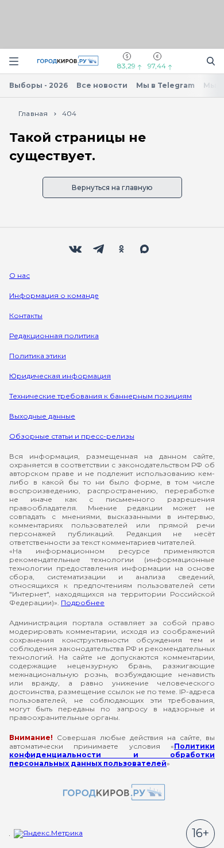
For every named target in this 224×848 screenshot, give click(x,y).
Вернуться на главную (112, 187)
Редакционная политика (54, 335)
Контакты (26, 315)
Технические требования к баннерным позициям (100, 396)
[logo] (112, 793)
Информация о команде (54, 295)
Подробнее (83, 602)
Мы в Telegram (165, 85)
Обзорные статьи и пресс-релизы (71, 436)
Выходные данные (42, 416)
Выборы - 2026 (38, 85)
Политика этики (37, 355)
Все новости (102, 85)
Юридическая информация (60, 375)
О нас (19, 275)
